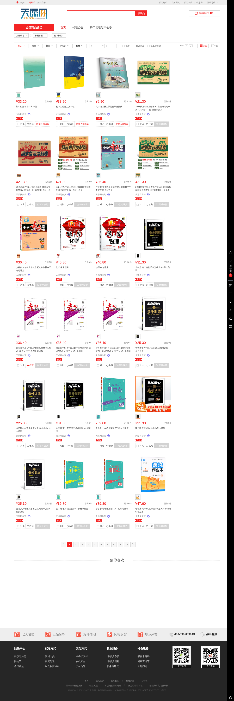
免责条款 (130, 681)
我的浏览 (175, 2)
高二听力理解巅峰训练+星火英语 (150, 428)
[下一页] (191, 45)
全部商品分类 (34, 27)
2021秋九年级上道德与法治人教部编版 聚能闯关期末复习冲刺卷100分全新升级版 (153, 189)
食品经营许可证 (135, 685)
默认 (20, 45)
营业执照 (93, 685)
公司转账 (80, 666)
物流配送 (50, 661)
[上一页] (186, 45)
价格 (78, 45)
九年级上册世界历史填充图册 (109, 106)
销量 (34, 45)
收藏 (31, 124)
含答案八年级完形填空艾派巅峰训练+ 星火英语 (33, 510)
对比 (22, 124)
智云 (164, 690)
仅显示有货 (156, 45)
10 (126, 544)
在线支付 (80, 661)
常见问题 (142, 666)
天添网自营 (21, 114)
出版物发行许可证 (113, 685)
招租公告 (77, 27)
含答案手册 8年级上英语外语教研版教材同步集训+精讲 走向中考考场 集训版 (113, 349)
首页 (63, 27)
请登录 (32, 2)
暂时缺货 (163, 124)
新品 (48, 45)
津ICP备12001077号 (138, 690)
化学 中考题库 (62, 267)
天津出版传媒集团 (74, 685)
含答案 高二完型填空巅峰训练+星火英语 (152, 269)
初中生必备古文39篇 (65, 106)
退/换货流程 (113, 661)
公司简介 (145, 681)
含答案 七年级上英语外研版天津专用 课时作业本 (153, 510)
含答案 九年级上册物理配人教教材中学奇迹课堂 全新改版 (113, 188)
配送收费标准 (52, 666)
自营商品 (140, 45)
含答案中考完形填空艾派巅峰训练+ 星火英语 (33, 430)
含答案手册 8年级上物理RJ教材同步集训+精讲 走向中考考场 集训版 (33, 349)
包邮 (128, 45)
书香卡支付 (82, 656)
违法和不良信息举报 (159, 685)
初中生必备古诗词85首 (26, 106)
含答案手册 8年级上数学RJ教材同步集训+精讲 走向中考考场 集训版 (73, 349)
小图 (216, 45)
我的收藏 (188, 2)
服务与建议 (113, 666)
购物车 (17, 661)
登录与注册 (20, 656)
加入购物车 (44, 124)
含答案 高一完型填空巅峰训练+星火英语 (73, 430)
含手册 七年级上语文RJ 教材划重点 (112, 508)
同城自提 (50, 656)
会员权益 (19, 666)
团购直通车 (144, 661)
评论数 (63, 45)
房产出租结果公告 (101, 27)
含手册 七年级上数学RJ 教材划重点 (72, 508)
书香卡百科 (144, 656)
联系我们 (115, 681)
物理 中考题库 (102, 267)
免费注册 (41, 2)
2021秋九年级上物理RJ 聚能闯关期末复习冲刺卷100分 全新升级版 (73, 188)
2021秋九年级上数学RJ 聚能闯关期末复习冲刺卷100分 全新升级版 (152, 108)
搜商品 (141, 13)
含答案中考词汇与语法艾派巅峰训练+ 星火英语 (152, 349)
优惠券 (199, 2)
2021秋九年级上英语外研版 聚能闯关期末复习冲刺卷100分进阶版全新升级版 (33, 189)
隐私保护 (100, 681)
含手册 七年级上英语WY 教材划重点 (112, 428)
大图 (205, 45)
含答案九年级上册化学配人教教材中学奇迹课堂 (33, 269)
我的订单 (163, 2)
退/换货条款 (113, 656)
